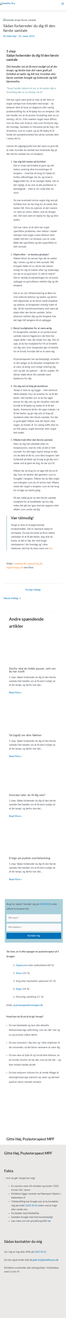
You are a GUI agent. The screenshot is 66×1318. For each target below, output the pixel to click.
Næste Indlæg (12, 598)
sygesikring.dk (34, 564)
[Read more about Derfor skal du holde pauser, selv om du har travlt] (33, 648)
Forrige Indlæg (33, 590)
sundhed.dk (20, 564)
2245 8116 (46, 904)
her (50, 548)
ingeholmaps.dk (14, 567)
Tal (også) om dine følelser (25, 735)
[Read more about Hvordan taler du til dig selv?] (33, 777)
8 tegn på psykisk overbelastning (29, 858)
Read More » (15, 692)
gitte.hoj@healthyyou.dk (45, 1260)
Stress (19, 973)
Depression (22, 965)
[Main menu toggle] (62, 3)
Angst (19, 989)
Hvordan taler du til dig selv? (27, 795)
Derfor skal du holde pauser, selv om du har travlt (32, 670)
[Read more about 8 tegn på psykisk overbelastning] (33, 838)
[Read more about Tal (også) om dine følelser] (33, 715)
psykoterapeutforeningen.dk (28, 1005)
